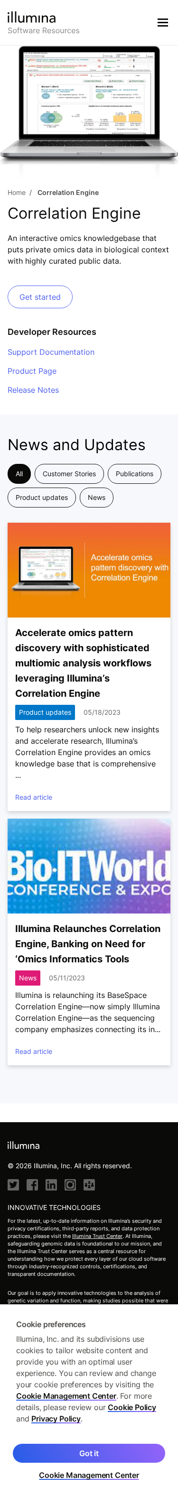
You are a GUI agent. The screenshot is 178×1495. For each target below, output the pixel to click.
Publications (134, 474)
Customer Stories (69, 474)
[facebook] (32, 1185)
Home (17, 192)
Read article (33, 797)
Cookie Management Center (66, 1396)
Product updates (42, 497)
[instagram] (70, 1185)
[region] (89, 1399)
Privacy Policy (56, 1418)
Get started (40, 297)
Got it (89, 1453)
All (19, 474)
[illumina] (89, 1185)
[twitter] (13, 1185)
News (96, 497)
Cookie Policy (132, 1407)
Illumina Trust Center (97, 1236)
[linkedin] (51, 1185)
